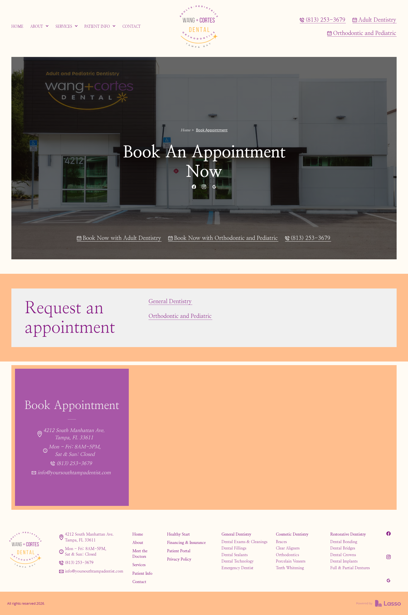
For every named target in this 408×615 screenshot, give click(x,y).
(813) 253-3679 (79, 562)
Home (185, 130)
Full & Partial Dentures (350, 568)
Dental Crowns (343, 555)
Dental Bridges (342, 548)
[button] (39, 26)
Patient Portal (178, 551)
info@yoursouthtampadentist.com (94, 571)
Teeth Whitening (290, 568)
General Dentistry (236, 534)
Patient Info (142, 573)
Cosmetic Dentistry (292, 534)
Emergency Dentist (237, 568)
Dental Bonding (343, 541)
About (137, 542)
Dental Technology (237, 561)
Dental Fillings (233, 548)
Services (138, 565)
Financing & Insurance (186, 542)
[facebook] (194, 187)
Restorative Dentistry (348, 534)
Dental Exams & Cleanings (244, 541)
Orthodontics (287, 555)
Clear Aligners (287, 548)
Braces (281, 541)
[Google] (214, 187)
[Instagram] (204, 187)
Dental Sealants (234, 555)
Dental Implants (343, 561)
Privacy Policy (179, 559)
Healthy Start (178, 534)
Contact (139, 581)
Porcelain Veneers (290, 561)
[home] (204, 26)
